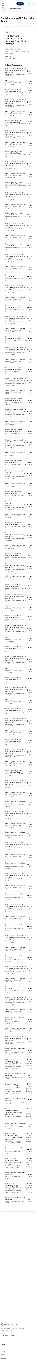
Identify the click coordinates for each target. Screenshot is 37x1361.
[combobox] (16, 1335)
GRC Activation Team (14, 9)
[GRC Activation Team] (4, 9)
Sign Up (20, 4)
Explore (3, 1351)
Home (3, 1348)
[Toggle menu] (33, 4)
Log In (28, 4)
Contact (3, 1358)
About (3, 1354)
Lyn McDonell (12, 51)
